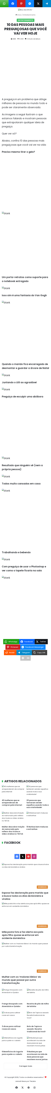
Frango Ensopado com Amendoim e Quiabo (12, 1005)
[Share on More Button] (23, 658)
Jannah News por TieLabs (25, 1081)
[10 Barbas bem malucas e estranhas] (37, 818)
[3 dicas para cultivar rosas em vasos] (13, 1017)
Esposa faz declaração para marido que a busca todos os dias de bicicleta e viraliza (25, 896)
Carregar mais (25, 1066)
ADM (14, 39)
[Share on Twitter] (38, 3)
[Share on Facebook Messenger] (30, 3)
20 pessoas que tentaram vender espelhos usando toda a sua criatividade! (37, 804)
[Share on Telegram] (46, 3)
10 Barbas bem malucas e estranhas (37, 828)
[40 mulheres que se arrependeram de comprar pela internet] (13, 791)
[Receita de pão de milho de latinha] (38, 995)
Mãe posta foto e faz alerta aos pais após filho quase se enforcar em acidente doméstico (22, 935)
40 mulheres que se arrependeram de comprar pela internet (12, 802)
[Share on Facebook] (13, 3)
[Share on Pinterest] (21, 3)
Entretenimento (29, 15)
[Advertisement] (25, 70)
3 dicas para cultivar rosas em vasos (11, 1027)
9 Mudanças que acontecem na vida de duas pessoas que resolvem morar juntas (37, 1055)
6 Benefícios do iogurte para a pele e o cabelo (12, 1052)
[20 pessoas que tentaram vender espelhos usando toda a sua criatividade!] (37, 791)
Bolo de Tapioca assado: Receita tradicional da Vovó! (36, 1029)
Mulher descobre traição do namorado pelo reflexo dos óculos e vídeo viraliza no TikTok (13, 830)
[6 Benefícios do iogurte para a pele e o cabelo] (13, 1043)
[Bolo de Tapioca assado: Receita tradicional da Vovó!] (38, 1017)
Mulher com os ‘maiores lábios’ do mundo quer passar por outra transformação (21, 980)
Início (19, 15)
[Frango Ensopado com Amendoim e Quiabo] (13, 995)
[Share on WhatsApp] (4, 3)
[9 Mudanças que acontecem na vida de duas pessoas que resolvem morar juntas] (38, 1043)
